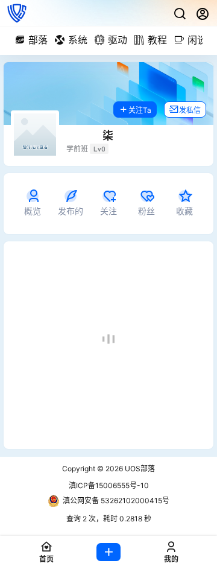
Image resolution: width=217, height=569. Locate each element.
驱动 (117, 40)
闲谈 (197, 40)
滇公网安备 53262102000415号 (116, 500)
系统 (77, 40)
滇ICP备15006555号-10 (109, 485)
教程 (157, 40)
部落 (38, 40)
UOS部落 (139, 468)
